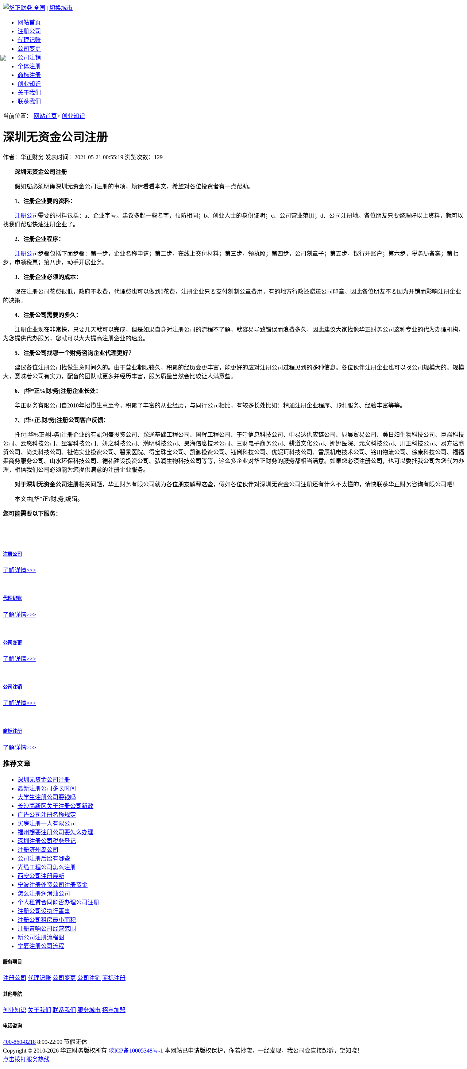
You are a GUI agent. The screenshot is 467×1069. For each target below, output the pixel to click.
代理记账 (29, 40)
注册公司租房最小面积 (47, 920)
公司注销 (29, 57)
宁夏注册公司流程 (41, 946)
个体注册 (29, 66)
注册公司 (29, 31)
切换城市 (61, 8)
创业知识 (29, 84)
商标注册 (29, 75)
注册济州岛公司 (38, 850)
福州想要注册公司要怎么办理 (55, 832)
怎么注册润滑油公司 (44, 893)
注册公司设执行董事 (44, 911)
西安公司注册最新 (41, 876)
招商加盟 (114, 1010)
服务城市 (89, 1010)
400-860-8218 (19, 1042)
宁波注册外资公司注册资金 (53, 885)
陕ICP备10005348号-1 (135, 1050)
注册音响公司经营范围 (47, 929)
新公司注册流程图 (41, 937)
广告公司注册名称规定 (47, 815)
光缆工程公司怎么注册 (47, 867)
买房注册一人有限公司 (47, 823)
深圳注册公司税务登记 (47, 841)
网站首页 (29, 22)
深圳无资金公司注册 (44, 780)
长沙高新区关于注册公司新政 (55, 806)
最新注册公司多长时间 (47, 788)
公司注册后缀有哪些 (44, 858)
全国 (39, 8)
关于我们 (29, 92)
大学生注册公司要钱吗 (47, 797)
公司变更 (29, 49)
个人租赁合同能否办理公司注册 (58, 902)
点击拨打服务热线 (26, 1059)
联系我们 (29, 101)
